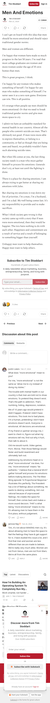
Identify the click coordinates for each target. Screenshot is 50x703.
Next (40, 323)
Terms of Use (38, 288)
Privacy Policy (33, 678)
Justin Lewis (14, 368)
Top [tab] (5, 574)
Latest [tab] (13, 574)
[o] (43, 585)
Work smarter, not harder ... (15, 592)
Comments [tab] (9, 343)
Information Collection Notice (30, 291)
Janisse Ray (13, 523)
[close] (42, 611)
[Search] (45, 574)
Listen (44, 20)
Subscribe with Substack (27, 666)
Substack (13, 700)
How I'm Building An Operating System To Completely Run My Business (14, 586)
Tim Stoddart (15, 19)
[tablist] (14, 343)
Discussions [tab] (23, 574)
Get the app (36, 695)
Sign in (44, 4)
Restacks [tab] (21, 343)
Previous (11, 323)
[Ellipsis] (46, 369)
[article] (25, 591)
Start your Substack (20, 695)
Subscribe (34, 4)
